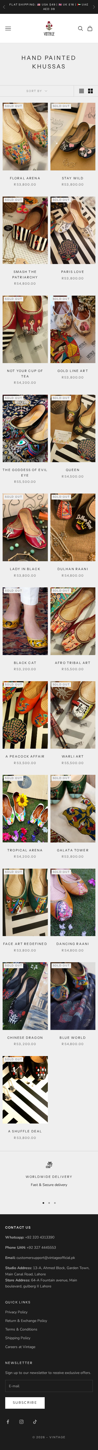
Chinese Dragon (25, 1038)
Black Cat (25, 663)
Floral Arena (25, 178)
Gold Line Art (72, 371)
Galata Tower (73, 850)
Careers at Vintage (20, 1346)
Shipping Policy (17, 1338)
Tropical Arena (25, 850)
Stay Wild (73, 178)
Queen (73, 470)
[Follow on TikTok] (35, 1421)
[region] (49, 1178)
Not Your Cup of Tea (25, 373)
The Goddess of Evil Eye (25, 472)
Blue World (73, 1038)
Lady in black (25, 569)
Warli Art (73, 756)
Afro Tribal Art (73, 663)
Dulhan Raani (72, 569)
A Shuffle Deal (25, 1131)
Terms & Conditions (21, 1329)
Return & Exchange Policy (26, 1320)
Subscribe (25, 1402)
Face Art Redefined (25, 944)
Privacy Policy (16, 1312)
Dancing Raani (72, 944)
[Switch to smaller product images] (90, 90)
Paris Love (73, 272)
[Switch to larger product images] (81, 90)
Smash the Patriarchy (25, 274)
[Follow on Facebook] (7, 1421)
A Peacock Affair (25, 756)
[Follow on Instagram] (21, 1421)
